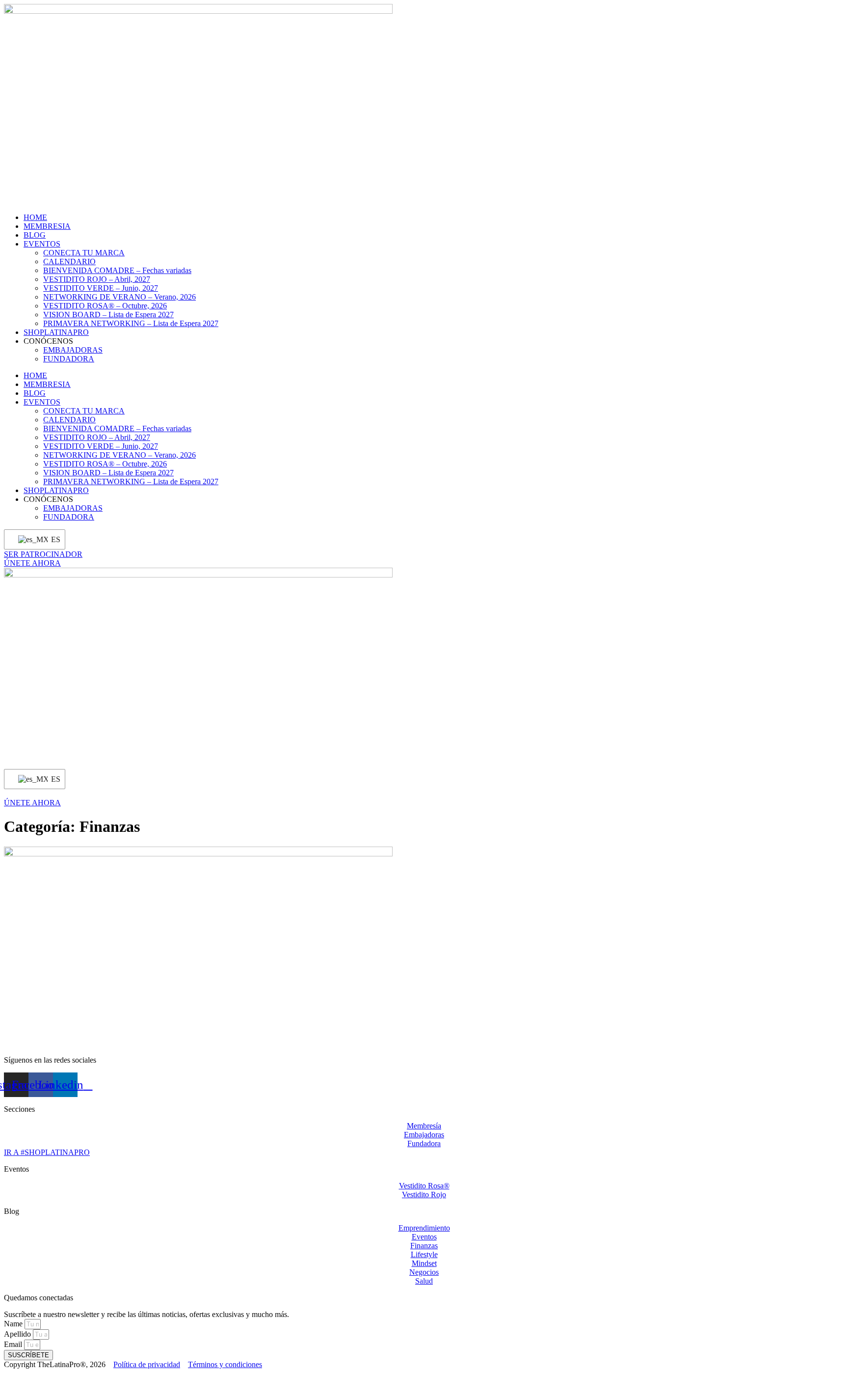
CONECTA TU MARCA (84, 252)
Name (14, 1323)
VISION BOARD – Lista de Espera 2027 (108, 314)
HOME (35, 217)
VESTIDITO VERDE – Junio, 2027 (100, 288)
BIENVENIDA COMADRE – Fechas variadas (117, 270)
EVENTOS (42, 244)
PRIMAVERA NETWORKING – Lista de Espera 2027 (130, 323)
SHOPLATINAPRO (56, 332)
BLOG (35, 235)
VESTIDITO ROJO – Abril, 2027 (96, 279)
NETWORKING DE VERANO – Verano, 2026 (119, 297)
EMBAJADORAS (73, 350)
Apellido (18, 1334)
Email (14, 1344)
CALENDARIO (69, 261)
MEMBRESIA (47, 226)
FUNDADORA (68, 359)
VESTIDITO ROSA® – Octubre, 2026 (105, 306)
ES (52, 539)
